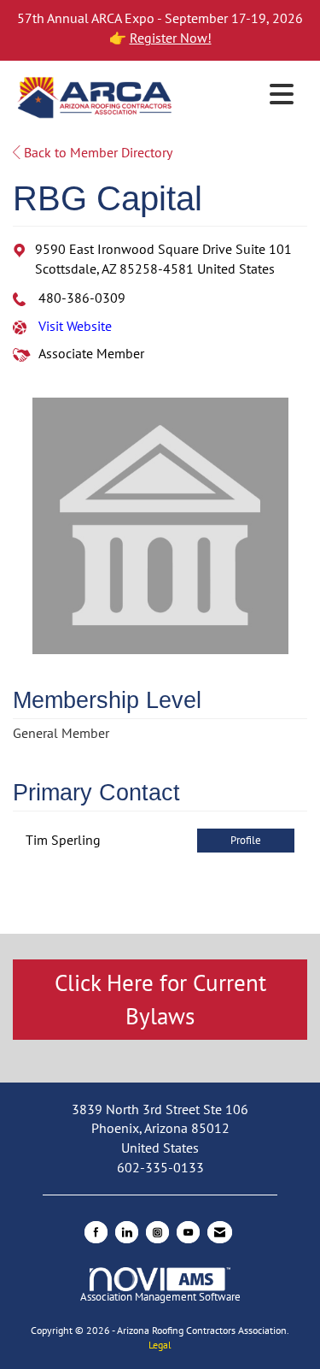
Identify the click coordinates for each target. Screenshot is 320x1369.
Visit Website (75, 325)
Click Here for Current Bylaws (160, 999)
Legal (160, 1344)
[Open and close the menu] (239, 94)
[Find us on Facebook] (96, 1232)
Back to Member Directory (96, 152)
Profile (245, 840)
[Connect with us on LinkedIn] (126, 1232)
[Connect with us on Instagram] (157, 1232)
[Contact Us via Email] (219, 1232)
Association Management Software (160, 1296)
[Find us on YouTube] (188, 1232)
